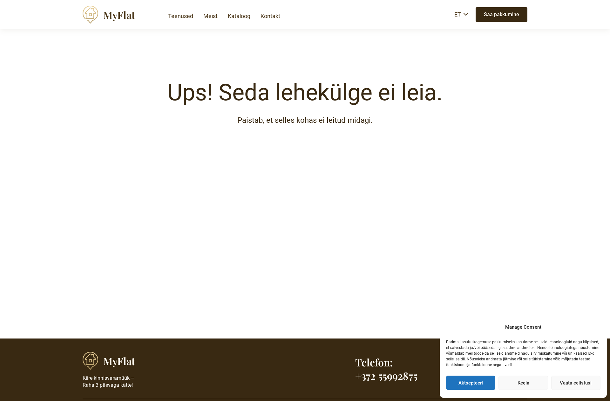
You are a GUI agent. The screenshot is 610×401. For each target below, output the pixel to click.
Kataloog (239, 16)
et (457, 14)
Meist (210, 16)
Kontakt (270, 16)
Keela (523, 383)
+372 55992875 (386, 375)
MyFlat (119, 14)
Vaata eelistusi (576, 383)
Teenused (180, 16)
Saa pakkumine (501, 14)
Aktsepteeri (470, 383)
